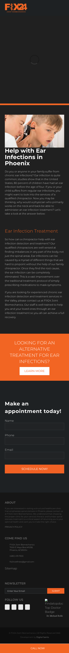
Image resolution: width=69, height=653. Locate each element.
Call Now (38, 648)
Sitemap (11, 568)
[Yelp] (27, 607)
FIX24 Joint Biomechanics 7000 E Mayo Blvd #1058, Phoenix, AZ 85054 (22, 547)
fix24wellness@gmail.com (22, 561)
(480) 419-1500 (16, 556)
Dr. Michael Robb (55, 616)
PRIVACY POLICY (13, 527)
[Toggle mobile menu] (63, 8)
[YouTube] (20, 607)
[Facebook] (7, 607)
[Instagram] (14, 607)
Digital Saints (42, 637)
